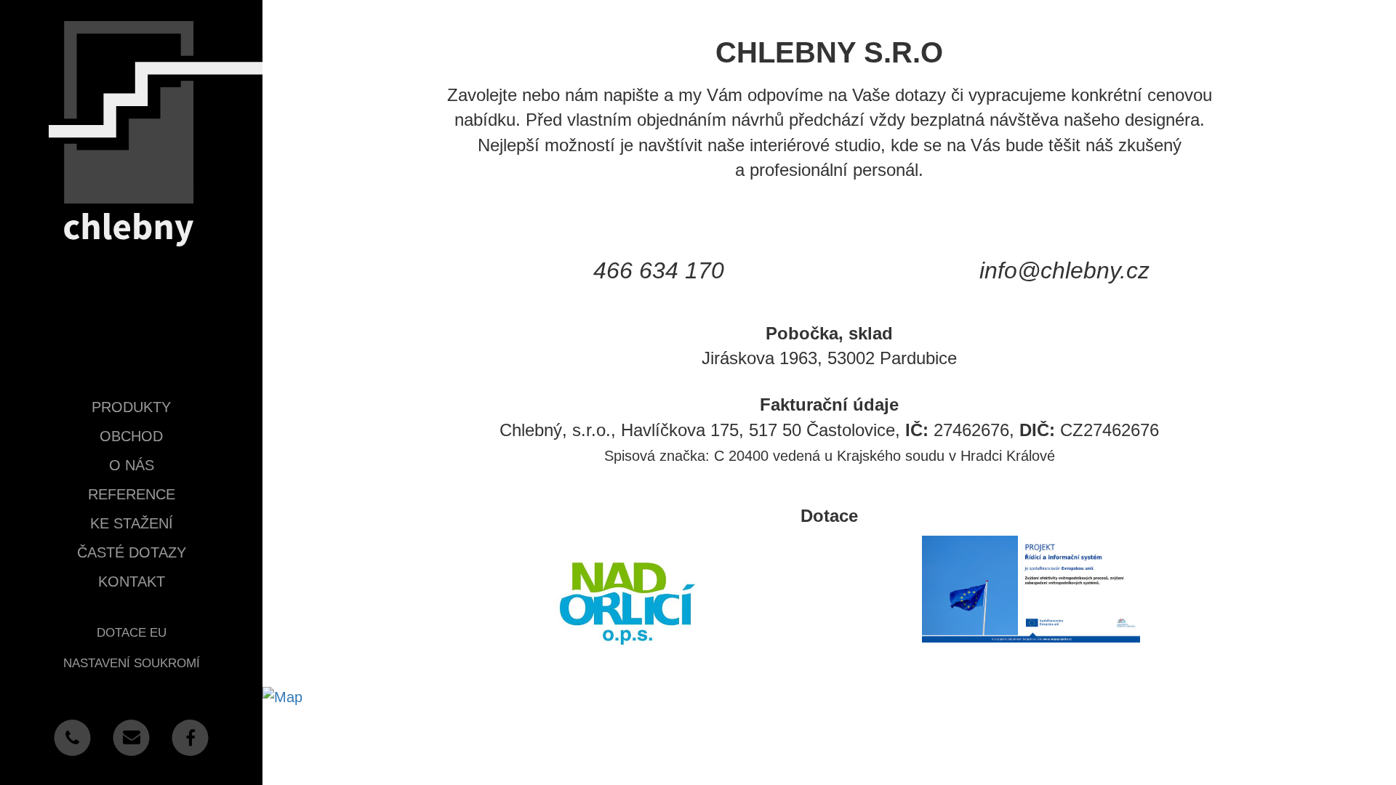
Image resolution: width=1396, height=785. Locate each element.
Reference (131, 494)
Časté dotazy (131, 552)
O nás (131, 465)
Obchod (131, 436)
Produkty (131, 407)
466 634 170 (658, 270)
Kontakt (131, 581)
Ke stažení (131, 523)
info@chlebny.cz (1064, 270)
